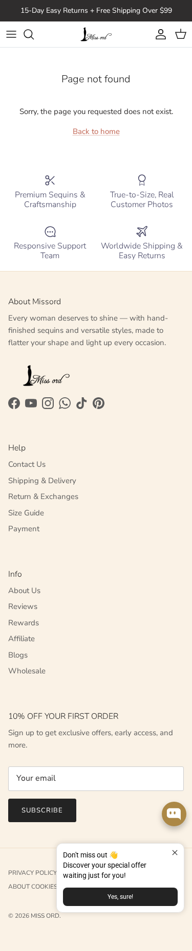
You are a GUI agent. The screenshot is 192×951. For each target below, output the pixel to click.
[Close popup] (175, 852)
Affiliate (21, 638)
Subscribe (42, 810)
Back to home (96, 131)
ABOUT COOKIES (32, 886)
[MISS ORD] (96, 34)
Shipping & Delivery (42, 480)
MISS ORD (45, 916)
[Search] (34, 34)
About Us (24, 590)
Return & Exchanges (43, 496)
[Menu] (11, 34)
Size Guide (26, 513)
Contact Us (27, 464)
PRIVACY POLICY (32, 873)
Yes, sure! (120, 896)
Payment (23, 529)
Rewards (23, 623)
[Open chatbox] (174, 814)
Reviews (22, 606)
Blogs (18, 655)
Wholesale (27, 671)
